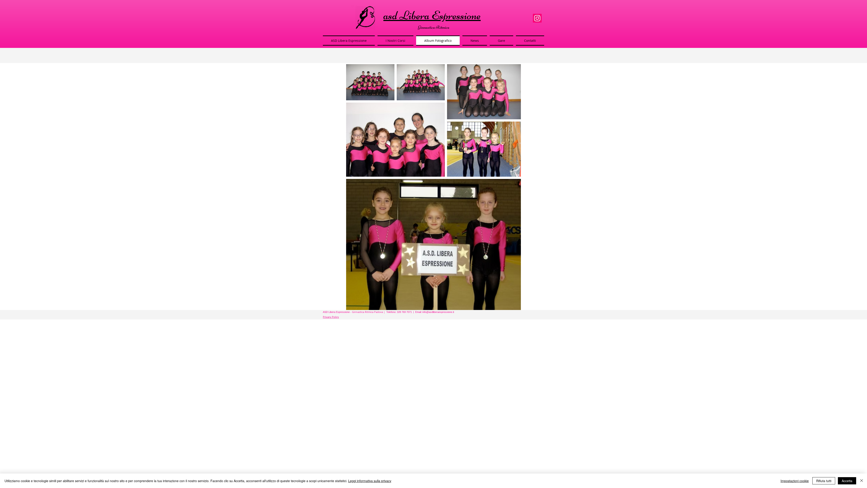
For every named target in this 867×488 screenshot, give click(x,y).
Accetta (847, 481)
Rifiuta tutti (823, 481)
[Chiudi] (861, 480)
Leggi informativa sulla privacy (369, 481)
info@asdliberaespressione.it (438, 312)
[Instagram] (537, 18)
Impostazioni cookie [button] (795, 481)
